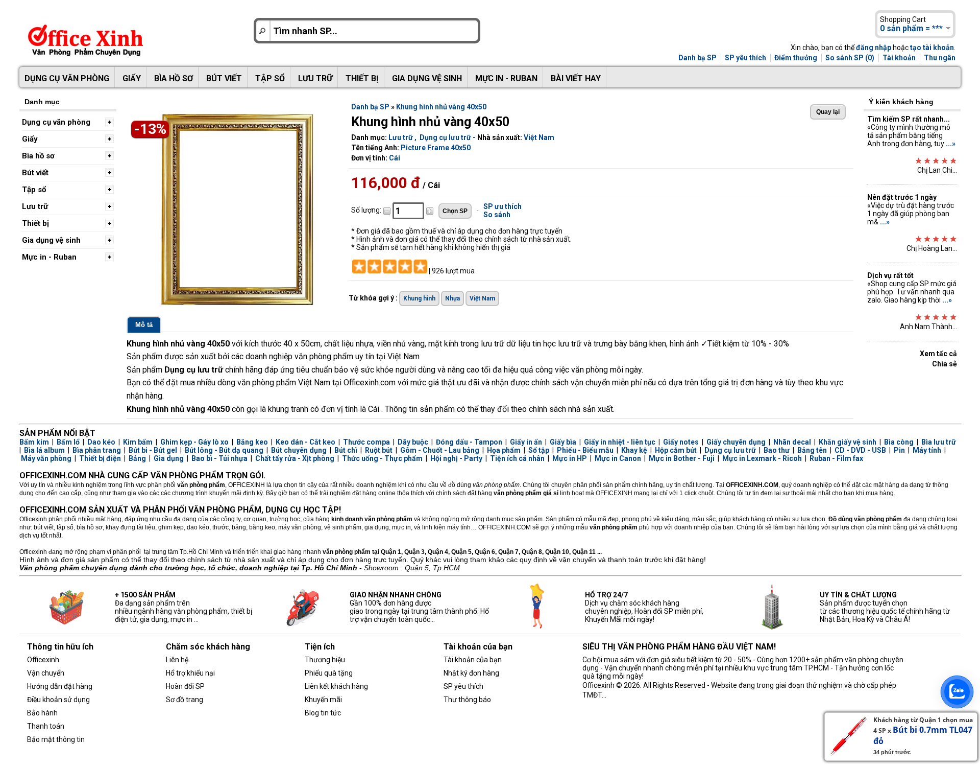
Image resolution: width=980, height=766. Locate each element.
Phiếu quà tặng (329, 673)
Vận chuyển (45, 673)
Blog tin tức (323, 713)
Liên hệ (177, 660)
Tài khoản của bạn (473, 660)
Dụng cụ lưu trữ (445, 137)
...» (950, 144)
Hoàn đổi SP (185, 686)
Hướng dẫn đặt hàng (59, 686)
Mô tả (144, 325)
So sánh (496, 215)
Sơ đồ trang (184, 699)
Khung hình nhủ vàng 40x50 (441, 107)
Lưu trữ (315, 78)
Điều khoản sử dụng (58, 699)
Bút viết (224, 78)
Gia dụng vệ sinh (427, 78)
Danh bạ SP (697, 58)
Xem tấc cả (938, 354)
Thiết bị (362, 78)
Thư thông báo (467, 699)
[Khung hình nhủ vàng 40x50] (234, 306)
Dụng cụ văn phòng (66, 78)
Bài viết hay (576, 78)
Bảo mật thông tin (56, 739)
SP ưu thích (502, 206)
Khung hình (419, 298)
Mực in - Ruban (506, 78)
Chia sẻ (944, 364)
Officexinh (43, 660)
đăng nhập (873, 47)
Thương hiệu (325, 660)
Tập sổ (270, 78)
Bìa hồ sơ (173, 78)
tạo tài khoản (932, 47)
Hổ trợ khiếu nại (190, 673)
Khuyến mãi (323, 699)
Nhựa (452, 298)
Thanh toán (45, 726)
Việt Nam (539, 137)
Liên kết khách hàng (336, 686)
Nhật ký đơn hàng (471, 673)
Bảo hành (42, 713)
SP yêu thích (745, 58)
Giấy (131, 78)
